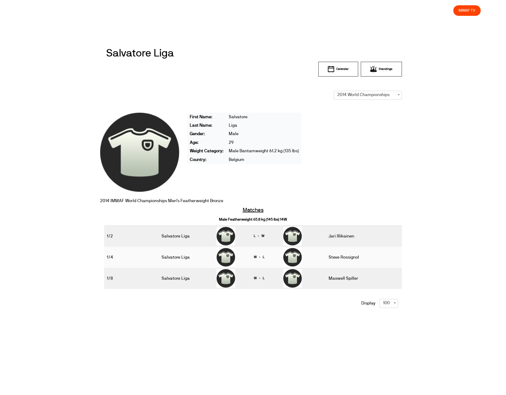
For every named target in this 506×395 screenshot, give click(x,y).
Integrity (424, 10)
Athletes (402, 10)
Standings (385, 69)
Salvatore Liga (140, 53)
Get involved (356, 10)
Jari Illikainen (341, 236)
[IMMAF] (37, 10)
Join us (381, 10)
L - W (259, 235)
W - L (259, 257)
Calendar (342, 69)
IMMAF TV (467, 10)
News (294, 10)
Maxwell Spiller (343, 278)
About (332, 10)
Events (313, 10)
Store (444, 10)
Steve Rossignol (344, 257)
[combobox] (368, 94)
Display (368, 303)
